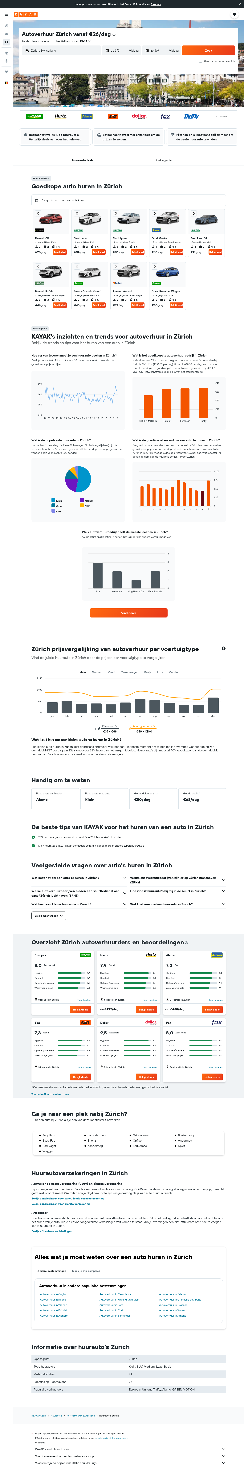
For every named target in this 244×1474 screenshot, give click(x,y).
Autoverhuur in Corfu (112, 1310)
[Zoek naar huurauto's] (6, 42)
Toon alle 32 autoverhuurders (50, 1094)
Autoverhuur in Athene (172, 1315)
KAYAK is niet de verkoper (52, 1449)
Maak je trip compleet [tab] (86, 1271)
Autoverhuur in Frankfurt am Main (119, 1299)
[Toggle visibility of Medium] (86, 500)
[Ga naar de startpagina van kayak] (26, 14)
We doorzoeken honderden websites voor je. (65, 1456)
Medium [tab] (97, 672)
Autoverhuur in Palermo (173, 1294)
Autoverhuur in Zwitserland (81, 1415)
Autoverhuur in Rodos (53, 1299)
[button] (240, 4)
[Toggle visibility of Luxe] (56, 511)
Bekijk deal (60, 251)
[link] (129, 612)
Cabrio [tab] (173, 672)
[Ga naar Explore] (6, 53)
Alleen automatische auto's (219, 61)
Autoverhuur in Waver (172, 1310)
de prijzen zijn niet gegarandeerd (111, 1438)
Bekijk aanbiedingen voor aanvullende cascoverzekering (67, 1198)
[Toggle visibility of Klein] (56, 500)
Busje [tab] (147, 672)
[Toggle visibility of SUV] (85, 505)
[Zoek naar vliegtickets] (6, 26)
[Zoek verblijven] (6, 34)
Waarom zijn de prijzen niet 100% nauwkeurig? (66, 1463)
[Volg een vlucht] (6, 61)
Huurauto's (56, 1415)
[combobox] (36, 41)
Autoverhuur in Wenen (53, 1305)
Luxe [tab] (160, 672)
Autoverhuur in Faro (111, 1305)
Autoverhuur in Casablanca (115, 1294)
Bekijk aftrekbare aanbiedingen (51, 1231)
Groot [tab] (111, 672)
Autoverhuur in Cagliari (53, 1294)
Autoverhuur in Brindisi (53, 1310)
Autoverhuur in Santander (115, 1315)
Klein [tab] (83, 672)
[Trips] (6, 72)
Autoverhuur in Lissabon (173, 1305)
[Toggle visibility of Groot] (56, 505)
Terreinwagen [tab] (129, 672)
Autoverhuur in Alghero (54, 1315)
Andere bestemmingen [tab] (52, 1271)
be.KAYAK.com (38, 1415)
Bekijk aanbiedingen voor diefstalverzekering (60, 1204)
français (156, 4)
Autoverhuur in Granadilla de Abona (180, 1299)
